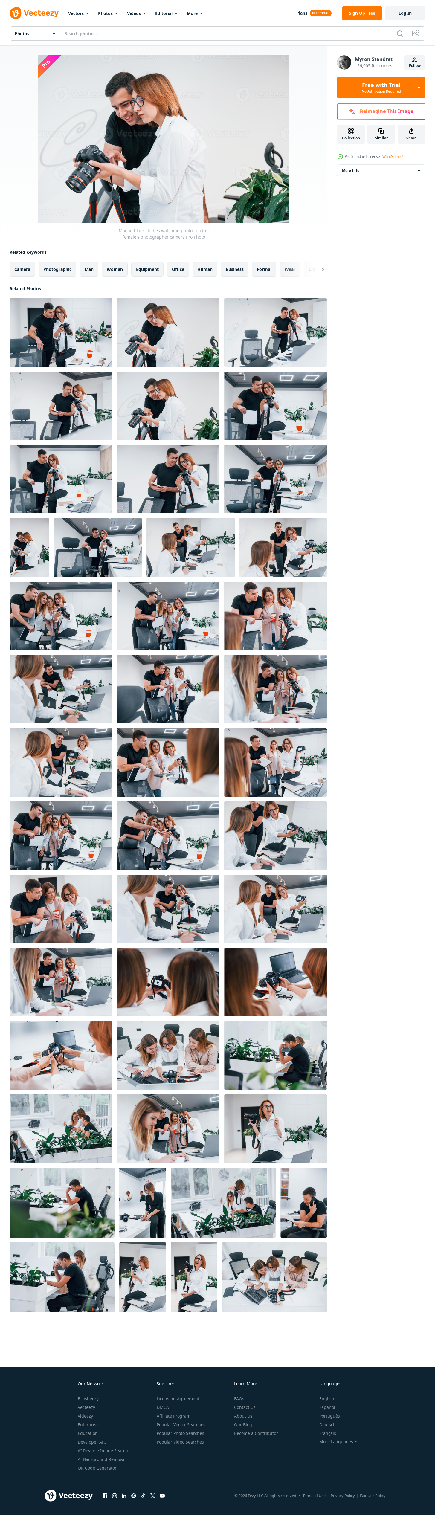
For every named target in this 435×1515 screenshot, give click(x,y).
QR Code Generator (97, 1468)
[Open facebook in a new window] (105, 1495)
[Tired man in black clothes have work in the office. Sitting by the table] (62, 1203)
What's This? (392, 156)
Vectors (76, 13)
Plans (301, 13)
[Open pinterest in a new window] (133, 1495)
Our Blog (243, 1424)
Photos (105, 13)
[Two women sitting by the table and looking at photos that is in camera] (168, 982)
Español (327, 1407)
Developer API (92, 1442)
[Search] (400, 33)
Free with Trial (381, 87)
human (205, 269)
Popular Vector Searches (181, 1424)
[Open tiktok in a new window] (143, 1495)
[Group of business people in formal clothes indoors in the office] (61, 1128)
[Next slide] (317, 269)
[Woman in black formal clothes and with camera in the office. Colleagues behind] (142, 1203)
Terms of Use (314, 1495)
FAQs (239, 1398)
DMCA (163, 1407)
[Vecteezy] (34, 13)
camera (22, 269)
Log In (405, 13)
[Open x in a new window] (152, 1495)
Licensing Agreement (178, 1398)
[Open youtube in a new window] (162, 1495)
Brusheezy (88, 1398)
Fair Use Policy (373, 1495)
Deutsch (327, 1424)
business (235, 269)
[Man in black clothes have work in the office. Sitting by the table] (303, 1203)
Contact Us (245, 1407)
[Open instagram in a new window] (114, 1495)
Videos (134, 13)
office (178, 269)
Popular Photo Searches (180, 1433)
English (326, 1398)
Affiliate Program (173, 1416)
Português (329, 1416)
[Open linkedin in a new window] (124, 1495)
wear (290, 269)
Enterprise (88, 1424)
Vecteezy (86, 1407)
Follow (415, 65)
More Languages (336, 1441)
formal (264, 269)
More (192, 13)
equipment (147, 269)
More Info (350, 170)
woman (115, 269)
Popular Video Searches (180, 1442)
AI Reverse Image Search (103, 1450)
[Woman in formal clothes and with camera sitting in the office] (275, 1128)
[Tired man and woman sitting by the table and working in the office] (275, 1055)
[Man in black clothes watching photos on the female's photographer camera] (61, 332)
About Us (243, 1416)
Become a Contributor (256, 1433)
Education (88, 1433)
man (89, 269)
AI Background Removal (102, 1459)
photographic (57, 269)
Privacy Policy (343, 1495)
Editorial (164, 13)
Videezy (85, 1416)
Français (327, 1433)
